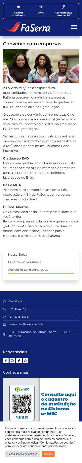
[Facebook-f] (6, 360)
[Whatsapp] (25, 360)
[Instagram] (12, 360)
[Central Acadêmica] (18, 7)
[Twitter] (19, 360)
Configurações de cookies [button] (22, 453)
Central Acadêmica (18, 14)
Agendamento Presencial (63, 14)
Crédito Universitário (24, 262)
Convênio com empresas (28, 270)
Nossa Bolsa (17, 254)
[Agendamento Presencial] (63, 7)
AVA (41, 12)
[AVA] (41, 7)
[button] (74, 27)
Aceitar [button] (48, 453)
